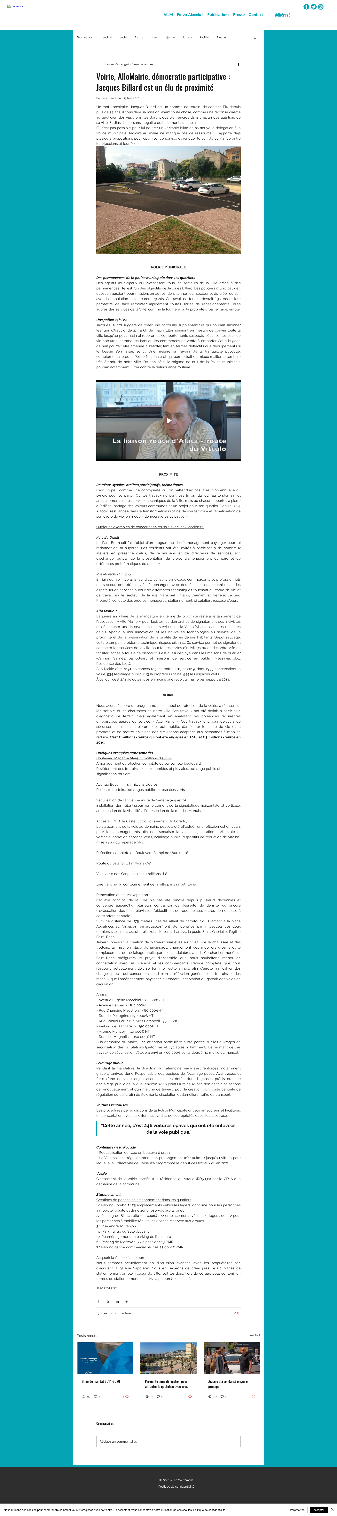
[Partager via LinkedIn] (117, 1301)
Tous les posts (86, 37)
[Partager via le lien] (127, 1301)
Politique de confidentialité (209, 1510)
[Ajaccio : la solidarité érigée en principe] (232, 1358)
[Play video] (168, 420)
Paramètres (297, 1510)
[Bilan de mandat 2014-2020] (105, 1358)
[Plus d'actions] (238, 64)
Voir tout (254, 1335)
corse (154, 37)
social (123, 37)
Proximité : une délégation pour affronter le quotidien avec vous (166, 1384)
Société (204, 37)
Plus (219, 37)
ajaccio (170, 37)
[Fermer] (332, 1510)
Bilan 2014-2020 (107, 1287)
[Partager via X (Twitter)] (108, 1301)
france (139, 37)
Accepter (318, 1510)
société (107, 37)
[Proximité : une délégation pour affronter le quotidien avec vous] (168, 1358)
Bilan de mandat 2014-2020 (101, 1381)
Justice (187, 37)
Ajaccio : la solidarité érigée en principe (228, 1384)
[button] (255, 37)
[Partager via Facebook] (98, 1301)
